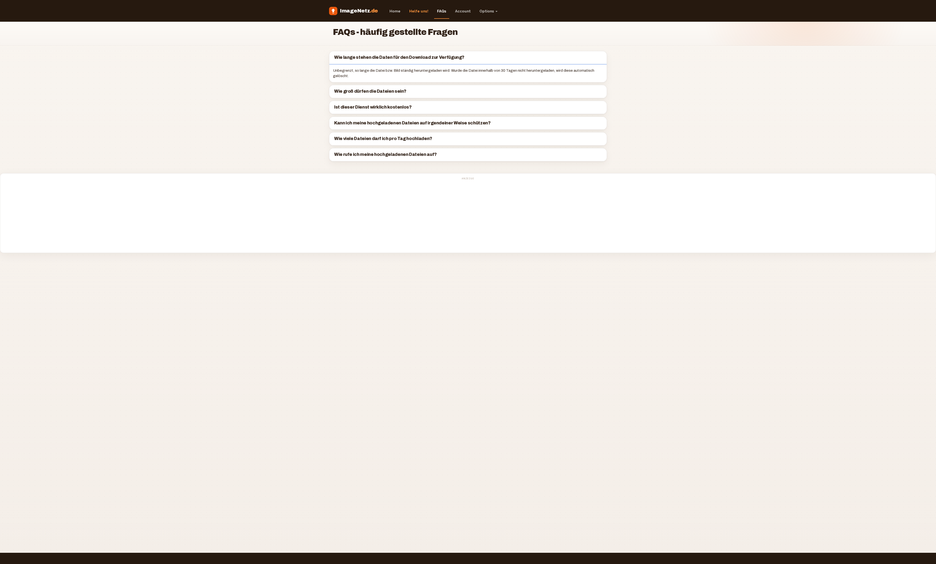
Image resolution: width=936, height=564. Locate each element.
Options (487, 11)
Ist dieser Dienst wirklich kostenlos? (373, 107)
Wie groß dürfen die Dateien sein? (370, 91)
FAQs (441, 11)
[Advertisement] (468, 215)
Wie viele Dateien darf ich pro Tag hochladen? (383, 138)
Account (463, 11)
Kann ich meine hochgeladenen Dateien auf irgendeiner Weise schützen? (412, 123)
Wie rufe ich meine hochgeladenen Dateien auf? (385, 154)
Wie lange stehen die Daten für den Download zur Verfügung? (399, 57)
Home (395, 11)
